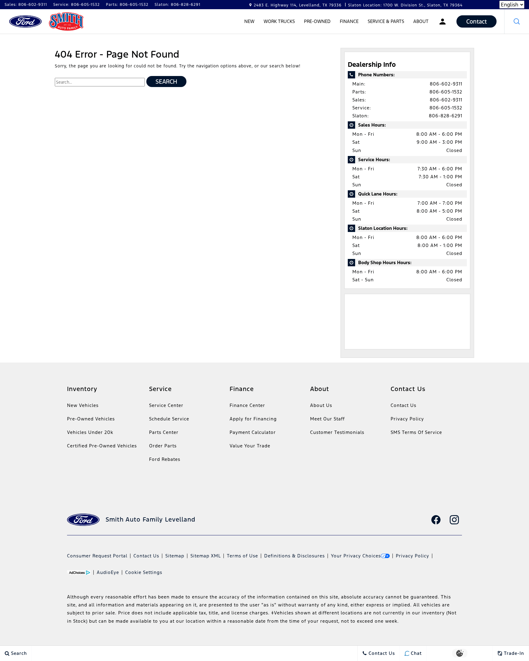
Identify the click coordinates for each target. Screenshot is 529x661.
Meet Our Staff (327, 419)
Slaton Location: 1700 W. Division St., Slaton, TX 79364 (405, 5)
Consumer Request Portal (97, 556)
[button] (517, 21)
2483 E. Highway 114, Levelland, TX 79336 (298, 5)
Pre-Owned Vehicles (91, 419)
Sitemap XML (205, 556)
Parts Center (163, 432)
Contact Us (403, 405)
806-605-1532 (446, 92)
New (249, 21)
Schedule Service (169, 419)
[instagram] (454, 519)
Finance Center (247, 405)
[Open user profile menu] (442, 21)
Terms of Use (242, 556)
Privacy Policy (407, 419)
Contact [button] (476, 21)
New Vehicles (83, 405)
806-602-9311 (446, 84)
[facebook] (436, 519)
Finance (349, 21)
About (421, 21)
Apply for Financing (253, 419)
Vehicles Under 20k (90, 432)
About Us (321, 405)
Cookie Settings (143, 572)
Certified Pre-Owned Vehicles (102, 446)
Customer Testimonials (337, 432)
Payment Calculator (253, 432)
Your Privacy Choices (356, 556)
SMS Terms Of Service (416, 432)
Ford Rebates (164, 459)
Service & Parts (386, 21)
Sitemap (174, 556)
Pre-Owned (317, 21)
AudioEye (108, 572)
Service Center (166, 405)
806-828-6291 (445, 116)
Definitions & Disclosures (294, 556)
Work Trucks (279, 21)
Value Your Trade (250, 446)
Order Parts (163, 446)
